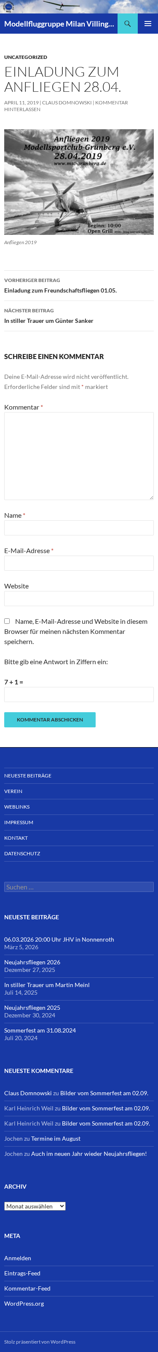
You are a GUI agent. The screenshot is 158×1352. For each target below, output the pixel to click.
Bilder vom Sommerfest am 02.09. (104, 1093)
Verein (13, 791)
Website (16, 586)
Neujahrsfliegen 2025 (32, 1007)
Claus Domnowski (67, 102)
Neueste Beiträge (27, 775)
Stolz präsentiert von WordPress (39, 1342)
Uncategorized (25, 57)
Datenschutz (22, 853)
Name (14, 515)
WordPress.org (24, 1303)
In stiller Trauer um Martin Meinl (47, 984)
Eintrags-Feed (22, 1273)
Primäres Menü (148, 23)
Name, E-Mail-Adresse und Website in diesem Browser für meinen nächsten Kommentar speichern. (75, 631)
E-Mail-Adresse (29, 550)
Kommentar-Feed (27, 1288)
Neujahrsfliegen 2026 (32, 962)
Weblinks (16, 807)
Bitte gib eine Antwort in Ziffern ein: (56, 661)
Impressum (18, 822)
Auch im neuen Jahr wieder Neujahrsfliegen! (89, 1153)
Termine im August (55, 1138)
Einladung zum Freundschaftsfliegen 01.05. (60, 285)
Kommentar (23, 407)
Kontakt (16, 838)
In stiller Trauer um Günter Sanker (49, 315)
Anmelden (17, 1258)
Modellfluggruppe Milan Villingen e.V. (61, 23)
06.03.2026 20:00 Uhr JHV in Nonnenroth (59, 939)
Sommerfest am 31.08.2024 (40, 1030)
